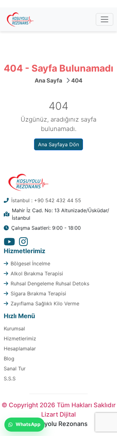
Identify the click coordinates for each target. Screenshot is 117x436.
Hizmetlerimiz (20, 338)
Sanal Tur (15, 368)
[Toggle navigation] (104, 19)
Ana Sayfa (48, 80)
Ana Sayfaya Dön (58, 144)
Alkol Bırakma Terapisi (37, 273)
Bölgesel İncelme (30, 263)
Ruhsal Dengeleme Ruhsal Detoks (50, 283)
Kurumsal (14, 328)
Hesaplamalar (20, 348)
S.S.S (10, 378)
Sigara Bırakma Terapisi (38, 293)
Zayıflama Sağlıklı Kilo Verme (45, 303)
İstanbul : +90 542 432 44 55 (46, 200)
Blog (9, 358)
